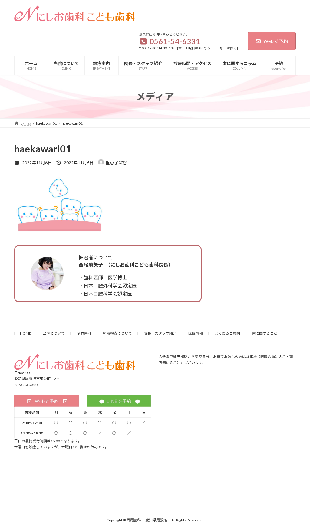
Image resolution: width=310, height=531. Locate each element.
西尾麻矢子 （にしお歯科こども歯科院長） (126, 264)
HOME (25, 333)
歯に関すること (264, 333)
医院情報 (195, 333)
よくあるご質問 (227, 333)
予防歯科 (84, 333)
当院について (54, 333)
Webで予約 (275, 41)
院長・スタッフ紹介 (160, 333)
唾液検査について (117, 333)
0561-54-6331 (26, 385)
